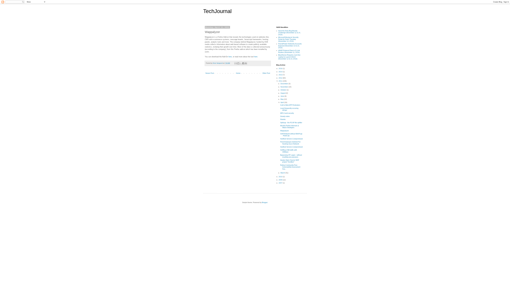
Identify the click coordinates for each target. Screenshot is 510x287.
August (283, 93)
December (284, 84)
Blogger (264, 202)
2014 (281, 72)
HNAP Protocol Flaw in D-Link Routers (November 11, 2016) (289, 51)
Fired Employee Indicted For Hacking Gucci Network (290, 143)
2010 (281, 177)
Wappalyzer (284, 131)
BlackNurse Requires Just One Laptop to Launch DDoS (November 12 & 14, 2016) (289, 57)
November (284, 87)
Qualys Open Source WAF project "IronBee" (289, 161)
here (230, 57)
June (282, 96)
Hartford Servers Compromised (291, 139)
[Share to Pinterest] (246, 63)
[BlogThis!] (238, 63)
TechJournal (217, 11)
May (282, 99)
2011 (281, 81)
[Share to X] (240, 63)
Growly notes (285, 116)
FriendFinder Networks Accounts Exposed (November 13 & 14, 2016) (290, 46)
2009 (281, 180)
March (282, 173)
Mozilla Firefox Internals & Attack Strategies (289, 126)
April (282, 102)
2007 (281, 183)
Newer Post (209, 73)
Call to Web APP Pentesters (290, 105)
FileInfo (283, 119)
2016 (281, 68)
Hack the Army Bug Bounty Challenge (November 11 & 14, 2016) (289, 33)
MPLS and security (287, 113)
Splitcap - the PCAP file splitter (291, 123)
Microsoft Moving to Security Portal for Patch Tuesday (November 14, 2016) (288, 39)
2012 (281, 78)
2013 (281, 75)
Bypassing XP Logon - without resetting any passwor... (291, 156)
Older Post (266, 73)
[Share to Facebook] (243, 63)
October (283, 90)
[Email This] (235, 63)
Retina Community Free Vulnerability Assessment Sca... (290, 167)
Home (238, 73)
